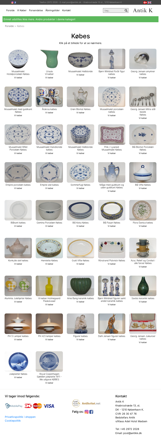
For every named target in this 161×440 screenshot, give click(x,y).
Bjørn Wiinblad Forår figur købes (112, 72)
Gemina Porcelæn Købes (49, 222)
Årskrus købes (49, 109)
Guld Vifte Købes (80, 260)
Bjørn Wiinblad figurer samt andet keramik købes (112, 299)
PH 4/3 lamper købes (49, 336)
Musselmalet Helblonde (80, 71)
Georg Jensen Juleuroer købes (142, 337)
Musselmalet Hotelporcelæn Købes (18, 72)
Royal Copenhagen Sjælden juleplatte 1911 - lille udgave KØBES (49, 377)
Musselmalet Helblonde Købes (80, 148)
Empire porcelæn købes (18, 184)
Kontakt (66, 10)
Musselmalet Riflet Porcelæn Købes (18, 148)
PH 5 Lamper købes (18, 336)
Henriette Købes (49, 260)
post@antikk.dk (132, 433)
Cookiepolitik (13, 420)
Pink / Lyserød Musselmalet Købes (112, 148)
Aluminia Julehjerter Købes (18, 298)
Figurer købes (80, 336)
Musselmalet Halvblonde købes (49, 148)
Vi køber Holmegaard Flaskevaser (49, 299)
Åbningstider (52, 10)
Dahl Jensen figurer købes (111, 336)
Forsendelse (36, 10)
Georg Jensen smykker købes (143, 72)
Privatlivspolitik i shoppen (20, 416)
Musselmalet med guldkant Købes (18, 110)
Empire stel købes (49, 184)
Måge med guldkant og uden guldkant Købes (112, 186)
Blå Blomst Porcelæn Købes (143, 148)
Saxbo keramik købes (143, 298)
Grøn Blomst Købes (80, 109)
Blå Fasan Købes (111, 222)
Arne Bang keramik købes (80, 298)
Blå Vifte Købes (143, 184)
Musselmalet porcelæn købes (111, 110)
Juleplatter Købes (18, 374)
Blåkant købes (18, 222)
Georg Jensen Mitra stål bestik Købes (142, 112)
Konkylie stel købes (18, 260)
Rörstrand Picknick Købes (111, 260)
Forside (10, 10)
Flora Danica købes (143, 222)
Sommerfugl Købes (80, 184)
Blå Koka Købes (80, 222)
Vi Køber (22, 10)
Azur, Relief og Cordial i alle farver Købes (143, 261)
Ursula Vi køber (49, 72)
